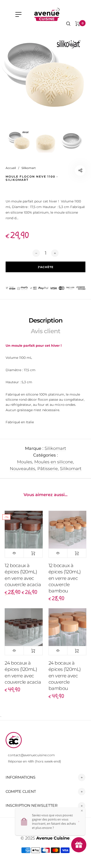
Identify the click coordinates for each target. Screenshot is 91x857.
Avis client (45, 331)
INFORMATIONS (20, 777)
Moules (24, 461)
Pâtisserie (47, 468)
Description (46, 320)
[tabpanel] (45, 74)
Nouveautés (22, 468)
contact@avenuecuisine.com (31, 755)
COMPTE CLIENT (21, 791)
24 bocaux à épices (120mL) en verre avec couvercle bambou (65, 675)
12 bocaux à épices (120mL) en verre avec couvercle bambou (65, 578)
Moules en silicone (53, 461)
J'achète (33, 553)
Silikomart (55, 448)
